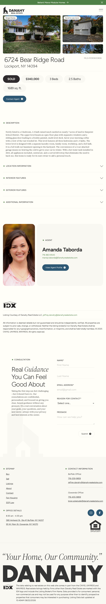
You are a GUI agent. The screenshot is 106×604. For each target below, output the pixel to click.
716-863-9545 (48, 255)
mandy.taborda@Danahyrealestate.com (59, 257)
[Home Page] (14, 10)
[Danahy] (53, 573)
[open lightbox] (83, 28)
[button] (102, 2)
